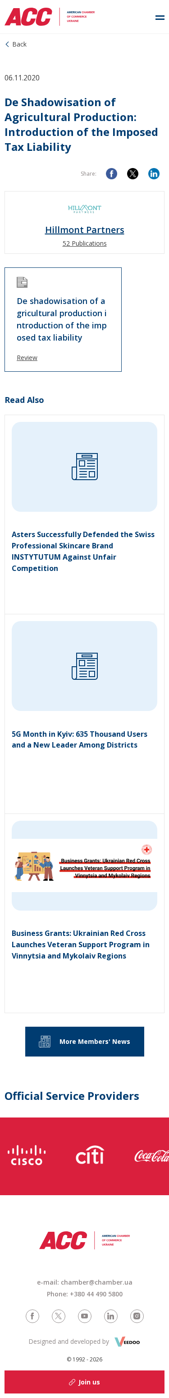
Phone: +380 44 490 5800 (85, 1294)
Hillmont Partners (84, 229)
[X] (132, 173)
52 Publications (85, 243)
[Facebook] (111, 173)
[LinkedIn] (154, 173)
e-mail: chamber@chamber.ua (84, 1282)
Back (19, 44)
